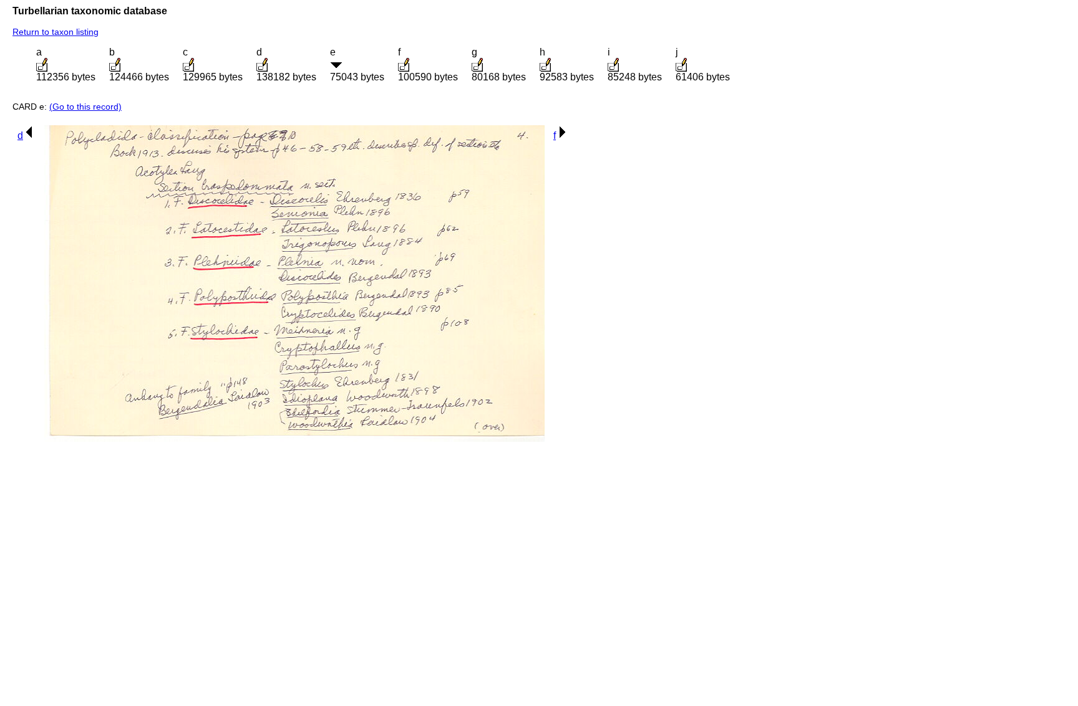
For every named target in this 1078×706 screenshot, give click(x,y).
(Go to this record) (85, 107)
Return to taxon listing (55, 32)
